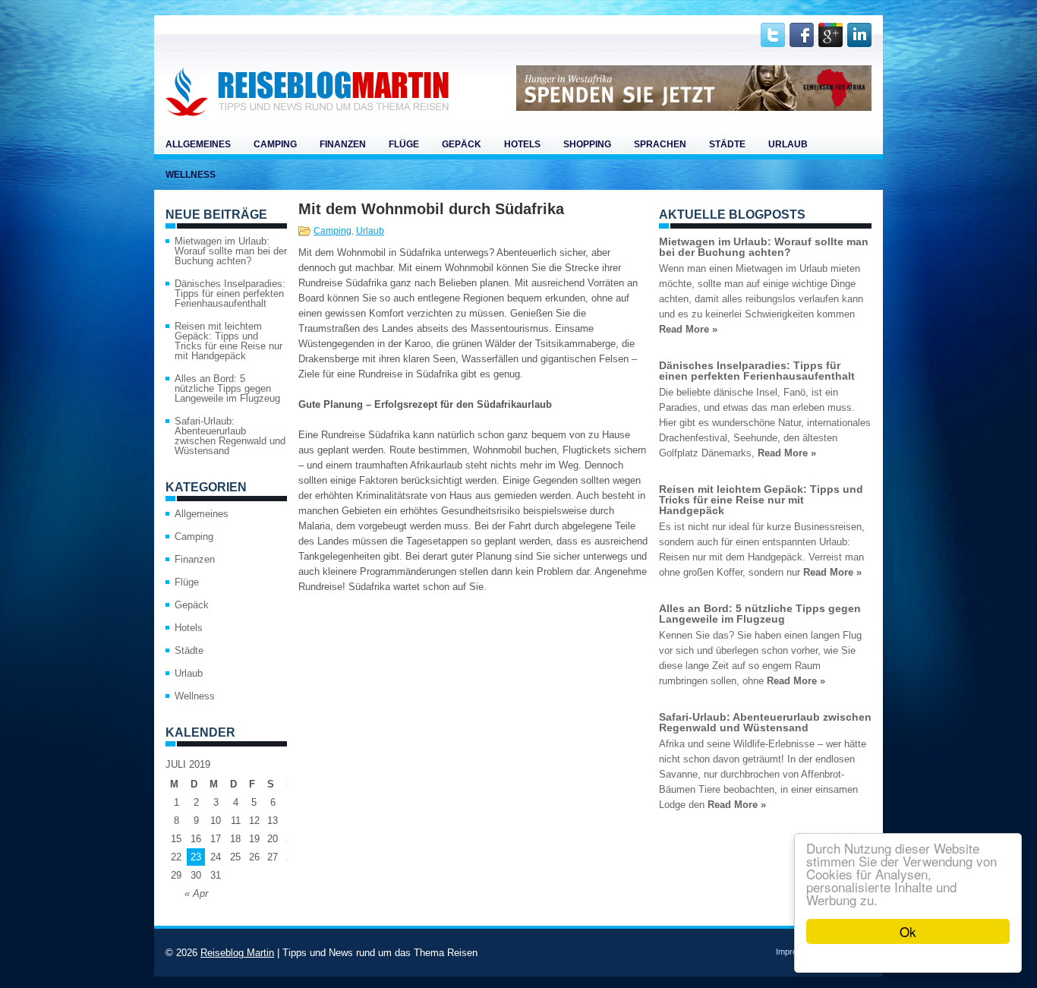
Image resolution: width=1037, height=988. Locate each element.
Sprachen (660, 144)
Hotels (522, 144)
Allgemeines (198, 144)
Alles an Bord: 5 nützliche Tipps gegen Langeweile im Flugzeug (227, 388)
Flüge (404, 144)
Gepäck (461, 144)
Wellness (190, 174)
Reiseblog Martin (237, 952)
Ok (908, 931)
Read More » (688, 329)
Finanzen (343, 144)
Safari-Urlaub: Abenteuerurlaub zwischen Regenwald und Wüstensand (230, 435)
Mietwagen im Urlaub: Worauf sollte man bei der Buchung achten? (231, 251)
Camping (275, 144)
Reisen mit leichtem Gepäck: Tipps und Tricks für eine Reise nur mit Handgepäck (228, 340)
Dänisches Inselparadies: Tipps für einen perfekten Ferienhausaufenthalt (230, 293)
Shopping (587, 144)
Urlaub (788, 144)
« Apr (196, 893)
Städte (727, 144)
